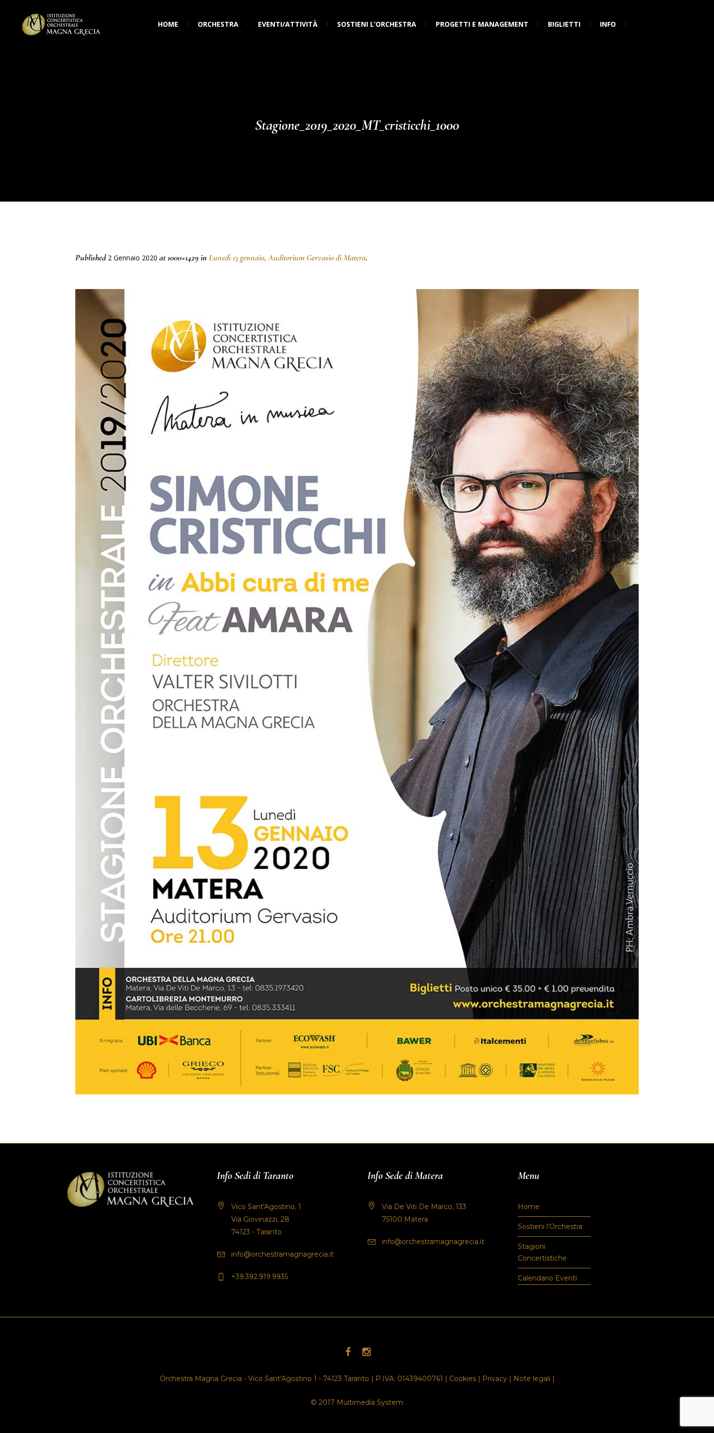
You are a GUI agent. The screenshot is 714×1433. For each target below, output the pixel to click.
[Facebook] (348, 1352)
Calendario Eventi (547, 1278)
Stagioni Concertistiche (542, 1252)
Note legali (531, 1378)
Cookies (462, 1378)
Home (529, 1206)
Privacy (494, 1378)
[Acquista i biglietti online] (636, 24)
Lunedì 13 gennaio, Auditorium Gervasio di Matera (287, 257)
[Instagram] (366, 1352)
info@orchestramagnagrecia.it (282, 1254)
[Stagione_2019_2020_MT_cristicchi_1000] (357, 691)
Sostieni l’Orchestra (550, 1226)
